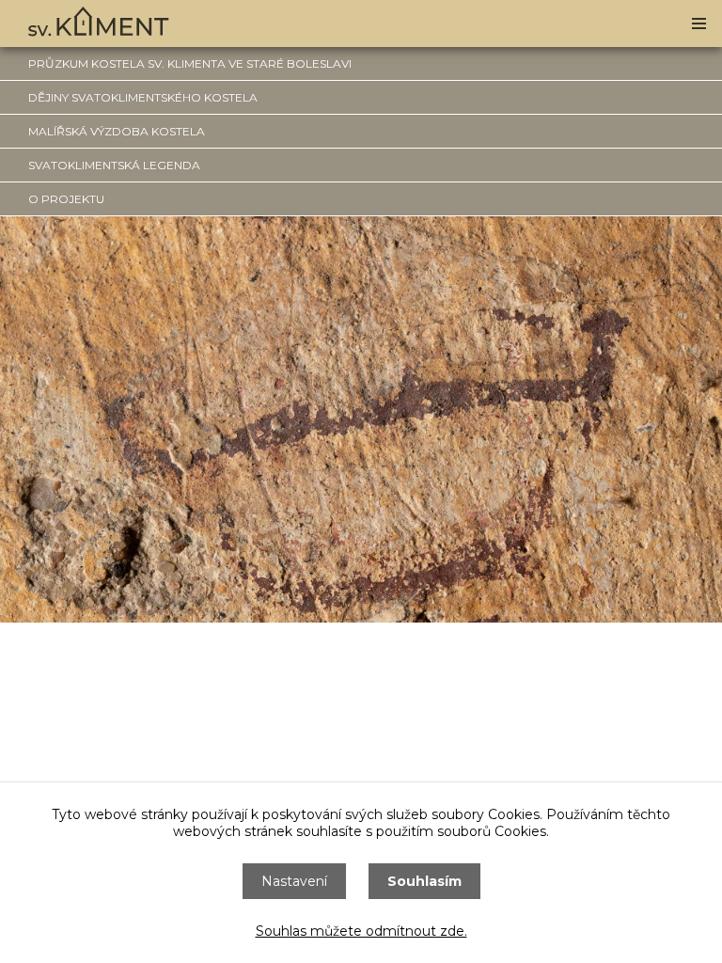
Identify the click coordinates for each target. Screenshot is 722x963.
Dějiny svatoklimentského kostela (143, 97)
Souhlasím (424, 881)
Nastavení (294, 881)
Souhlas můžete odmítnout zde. (361, 931)
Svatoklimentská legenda (114, 165)
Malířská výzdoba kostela (116, 131)
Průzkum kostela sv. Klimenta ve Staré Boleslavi (190, 63)
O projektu (66, 199)
